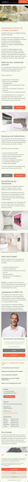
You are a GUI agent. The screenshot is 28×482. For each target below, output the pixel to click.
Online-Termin (23, 1)
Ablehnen (14, 473)
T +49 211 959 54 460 (8, 391)
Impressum (19, 480)
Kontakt (7, 107)
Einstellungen (14, 476)
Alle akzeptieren (14, 469)
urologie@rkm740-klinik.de (9, 393)
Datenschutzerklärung (12, 480)
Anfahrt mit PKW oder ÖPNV (10, 413)
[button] (26, 455)
